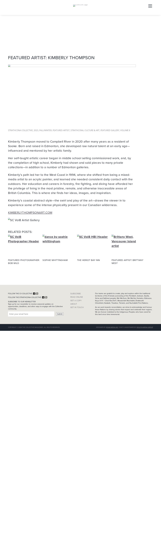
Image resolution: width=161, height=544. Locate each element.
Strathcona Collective (20, 130)
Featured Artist (61, 130)
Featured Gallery (109, 130)
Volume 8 (125, 130)
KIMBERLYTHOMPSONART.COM (30, 212)
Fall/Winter (45, 130)
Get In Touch (77, 307)
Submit (60, 314)
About (73, 304)
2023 (36, 130)
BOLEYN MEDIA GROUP (145, 327)
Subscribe (75, 293)
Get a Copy (76, 300)
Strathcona (77, 130)
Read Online (76, 297)
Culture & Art (92, 130)
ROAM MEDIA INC (112, 327)
